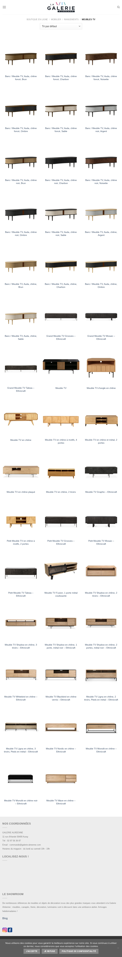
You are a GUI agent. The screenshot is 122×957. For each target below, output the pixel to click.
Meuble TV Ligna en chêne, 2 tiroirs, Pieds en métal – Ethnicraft (101, 698)
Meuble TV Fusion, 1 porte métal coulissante (61, 594)
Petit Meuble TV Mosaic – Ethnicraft (101, 542)
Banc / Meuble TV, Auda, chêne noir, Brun (21, 181)
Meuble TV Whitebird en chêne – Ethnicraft (20, 698)
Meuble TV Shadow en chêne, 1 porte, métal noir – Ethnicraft (61, 646)
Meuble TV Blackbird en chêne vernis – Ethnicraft (61, 698)
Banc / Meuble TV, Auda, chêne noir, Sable (61, 233)
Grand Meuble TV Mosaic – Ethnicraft (101, 337)
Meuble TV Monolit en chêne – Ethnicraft (101, 750)
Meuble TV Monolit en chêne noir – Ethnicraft (20, 802)
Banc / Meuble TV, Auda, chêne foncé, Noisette (101, 78)
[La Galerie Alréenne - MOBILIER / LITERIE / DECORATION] (61, 7)
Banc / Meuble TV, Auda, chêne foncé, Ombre (21, 129)
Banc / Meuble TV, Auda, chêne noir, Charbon (61, 181)
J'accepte (31, 951)
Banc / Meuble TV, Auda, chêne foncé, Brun (21, 78)
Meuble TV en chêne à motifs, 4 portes (61, 441)
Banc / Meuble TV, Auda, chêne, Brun (21, 285)
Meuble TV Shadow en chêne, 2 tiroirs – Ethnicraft (101, 594)
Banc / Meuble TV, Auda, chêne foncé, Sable (61, 129)
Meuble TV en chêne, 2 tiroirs (61, 492)
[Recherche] (118, 7)
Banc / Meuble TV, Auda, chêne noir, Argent (101, 129)
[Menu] (4, 7)
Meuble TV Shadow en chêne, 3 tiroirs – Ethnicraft (21, 646)
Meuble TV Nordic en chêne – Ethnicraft (61, 750)
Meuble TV (60, 388)
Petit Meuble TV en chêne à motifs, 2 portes (21, 542)
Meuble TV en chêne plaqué (21, 492)
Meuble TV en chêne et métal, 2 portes (101, 441)
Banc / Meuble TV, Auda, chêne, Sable (21, 337)
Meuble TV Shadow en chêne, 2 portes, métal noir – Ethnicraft (101, 646)
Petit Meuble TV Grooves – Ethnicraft (61, 542)
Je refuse (49, 951)
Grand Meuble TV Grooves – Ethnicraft (60, 337)
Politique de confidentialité (79, 951)
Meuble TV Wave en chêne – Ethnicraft (60, 802)
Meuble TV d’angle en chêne (101, 388)
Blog (5, 918)
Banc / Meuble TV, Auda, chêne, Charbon (61, 285)
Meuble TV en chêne (20, 440)
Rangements (71, 19)
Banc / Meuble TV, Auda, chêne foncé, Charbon (61, 78)
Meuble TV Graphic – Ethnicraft (101, 492)
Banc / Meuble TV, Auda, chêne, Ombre (101, 285)
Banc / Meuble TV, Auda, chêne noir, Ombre (21, 233)
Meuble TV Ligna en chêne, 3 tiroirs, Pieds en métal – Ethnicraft (21, 750)
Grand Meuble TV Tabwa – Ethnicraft (20, 389)
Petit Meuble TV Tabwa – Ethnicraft (20, 594)
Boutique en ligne (37, 19)
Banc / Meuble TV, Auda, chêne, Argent (101, 233)
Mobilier (56, 19)
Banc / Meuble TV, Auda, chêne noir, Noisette (101, 181)
